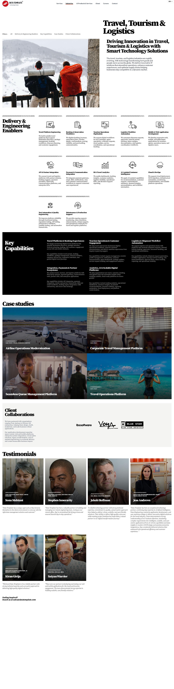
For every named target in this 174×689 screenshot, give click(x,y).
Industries (69, 4)
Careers (106, 4)
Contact (115, 4)
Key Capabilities (46, 34)
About (97, 4)
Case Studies (58, 34)
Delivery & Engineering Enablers (26, 34)
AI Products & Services (84, 4)
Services (59, 4)
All (11, 34)
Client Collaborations (73, 34)
